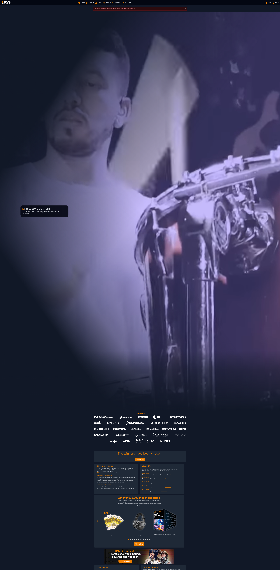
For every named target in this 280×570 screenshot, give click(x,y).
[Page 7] (140, 539)
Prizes (83, 2)
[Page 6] (138, 539)
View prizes (139, 544)
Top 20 (99, 2)
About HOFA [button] (128, 2)
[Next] (181, 520)
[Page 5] (136, 539)
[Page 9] (143, 539)
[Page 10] (145, 539)
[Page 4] (134, 539)
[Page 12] (149, 539)
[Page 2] (130, 539)
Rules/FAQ (117, 2)
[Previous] (97, 520)
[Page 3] (132, 539)
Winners (108, 2)
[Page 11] (147, 539)
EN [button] (276, 2)
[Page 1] (128, 539)
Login (269, 2)
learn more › (173, 474)
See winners (140, 459)
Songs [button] (90, 2)
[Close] (185, 9)
